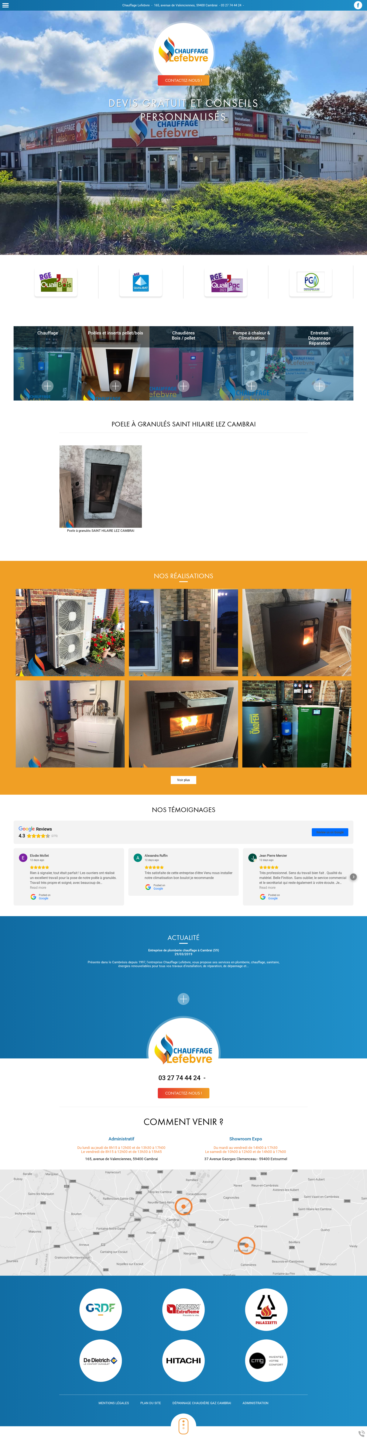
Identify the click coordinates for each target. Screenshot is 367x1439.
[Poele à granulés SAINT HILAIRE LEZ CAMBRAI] (100, 486)
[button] (13, 876)
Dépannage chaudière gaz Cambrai (201, 1403)
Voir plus (183, 780)
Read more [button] (38, 888)
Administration (255, 1403)
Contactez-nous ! (183, 80)
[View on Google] (23, 858)
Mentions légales (114, 1403)
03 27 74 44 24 (231, 5)
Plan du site (150, 1403)
